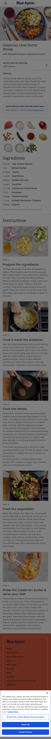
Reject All (25, 725)
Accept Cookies (25, 732)
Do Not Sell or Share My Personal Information (25, 717)
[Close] (47, 693)
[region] (25, 713)
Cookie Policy (13, 712)
